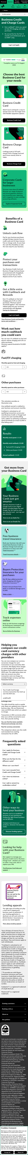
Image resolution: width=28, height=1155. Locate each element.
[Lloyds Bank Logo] (2, 6)
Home (6, 10)
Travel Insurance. (8, 550)
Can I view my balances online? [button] (10, 778)
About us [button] (9, 1015)
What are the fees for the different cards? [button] (11, 760)
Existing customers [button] (12, 1004)
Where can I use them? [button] (10, 766)
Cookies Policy (19, 1149)
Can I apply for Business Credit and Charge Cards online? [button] (11, 753)
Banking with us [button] (11, 1009)
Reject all (20, 1152)
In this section (6, 14)
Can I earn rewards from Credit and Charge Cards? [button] (11, 771)
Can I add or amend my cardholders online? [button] (10, 784)
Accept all (7, 1152)
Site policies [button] (10, 1020)
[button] (25, 6)
